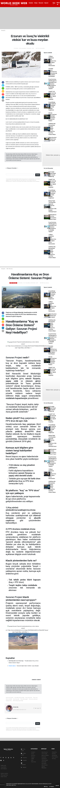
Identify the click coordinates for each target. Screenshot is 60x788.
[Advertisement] (30, 18)
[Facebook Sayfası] (1, 757)
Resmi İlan (33, 761)
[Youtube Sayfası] (9, 757)
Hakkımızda (3, 765)
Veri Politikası (4, 768)
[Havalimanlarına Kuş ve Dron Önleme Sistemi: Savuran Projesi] (21, 297)
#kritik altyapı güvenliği (18, 700)
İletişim (24, 767)
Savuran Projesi (27, 329)
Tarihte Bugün (45, 760)
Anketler (54, 753)
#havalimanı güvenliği (19, 697)
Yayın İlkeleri (3, 767)
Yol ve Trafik (44, 753)
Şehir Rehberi (45, 765)
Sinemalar (44, 761)
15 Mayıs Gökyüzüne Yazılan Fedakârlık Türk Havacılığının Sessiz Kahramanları (52, 61)
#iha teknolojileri (24, 699)
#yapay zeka (9, 700)
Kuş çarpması (27, 418)
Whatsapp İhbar (4, 775)
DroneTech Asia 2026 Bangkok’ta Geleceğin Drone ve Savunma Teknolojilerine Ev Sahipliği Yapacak (52, 84)
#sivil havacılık (16, 699)
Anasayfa (3, 30)
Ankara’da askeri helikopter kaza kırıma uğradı (52, 139)
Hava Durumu (45, 752)
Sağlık (32, 758)
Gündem (31, 3)
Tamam (52, 786)
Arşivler (25, 760)
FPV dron (11, 420)
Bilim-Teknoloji (10, 268)
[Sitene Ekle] (4, 760)
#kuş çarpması (28, 697)
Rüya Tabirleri (55, 757)
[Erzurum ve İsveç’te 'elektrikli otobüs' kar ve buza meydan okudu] (21, 64)
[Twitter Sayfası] (4, 757)
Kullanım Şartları (4, 773)
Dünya (35, 3)
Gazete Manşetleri (44, 767)
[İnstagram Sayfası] (6, 757)
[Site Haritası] (2, 760)
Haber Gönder (4, 776)
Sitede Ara (54, 752)
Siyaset (46, 3)
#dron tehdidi (9, 699)
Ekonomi (41, 3)
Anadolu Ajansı (12, 665)
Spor (32, 760)
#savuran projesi (9, 697)
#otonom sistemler (33, 699)
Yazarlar (25, 757)
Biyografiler (54, 755)
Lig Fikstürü (44, 758)
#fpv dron (35, 697)
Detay (46, 786)
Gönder (37, 174)
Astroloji (54, 758)
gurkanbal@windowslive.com (19, 709)
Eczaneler (44, 757)
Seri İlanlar (44, 763)
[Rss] (14, 757)
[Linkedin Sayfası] (12, 757)
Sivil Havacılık (14, 373)
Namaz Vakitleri (45, 755)
